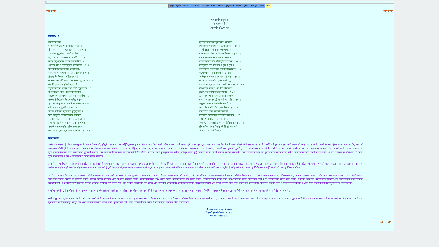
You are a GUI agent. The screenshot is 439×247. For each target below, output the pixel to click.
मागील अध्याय (51, 11)
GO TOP (385, 222)
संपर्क (267, 6)
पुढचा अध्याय (388, 11)
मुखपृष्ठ (172, 6)
